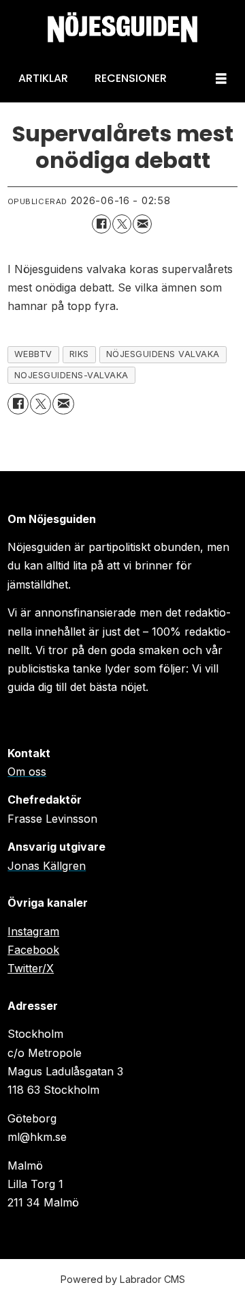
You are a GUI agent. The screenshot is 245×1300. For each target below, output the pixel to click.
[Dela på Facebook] (101, 224)
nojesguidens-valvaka (71, 375)
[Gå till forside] (122, 27)
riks (79, 354)
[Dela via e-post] (142, 224)
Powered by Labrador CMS (123, 1279)
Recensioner (131, 78)
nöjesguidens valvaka (163, 354)
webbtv (33, 354)
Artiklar (43, 78)
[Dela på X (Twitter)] (121, 224)
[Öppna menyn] (221, 78)
